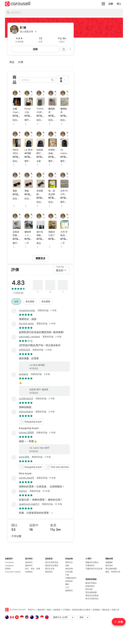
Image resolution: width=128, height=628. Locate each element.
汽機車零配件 (70, 578)
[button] (45, 31)
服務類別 (69, 590)
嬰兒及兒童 (49, 568)
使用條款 (96, 609)
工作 (67, 587)
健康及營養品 (91, 583)
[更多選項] (70, 49)
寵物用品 (49, 572)
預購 (67, 565)
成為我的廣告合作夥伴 (81, 609)
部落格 (8, 568)
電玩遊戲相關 (91, 592)
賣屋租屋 (69, 581)
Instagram (9, 565)
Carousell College (12, 572)
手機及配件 (90, 565)
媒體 (49, 609)
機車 (67, 584)
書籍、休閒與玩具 (112, 572)
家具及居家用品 (51, 562)
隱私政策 (106, 609)
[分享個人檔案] (64, 49)
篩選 (61, 79)
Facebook (9, 562)
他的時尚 (29, 562)
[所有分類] (103, 3)
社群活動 (69, 572)
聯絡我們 (41, 609)
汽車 (67, 575)
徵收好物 (69, 568)
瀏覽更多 (41, 258)
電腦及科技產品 (91, 562)
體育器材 (89, 589)
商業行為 (115, 609)
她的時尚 (29, 565)
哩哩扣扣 (69, 562)
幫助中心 (31, 609)
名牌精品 (29, 572)
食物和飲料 (90, 586)
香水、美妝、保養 (32, 568)
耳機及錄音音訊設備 (93, 568)
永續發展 (56, 609)
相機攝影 (109, 562)
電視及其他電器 (51, 565)
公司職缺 (66, 609)
